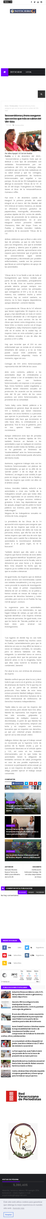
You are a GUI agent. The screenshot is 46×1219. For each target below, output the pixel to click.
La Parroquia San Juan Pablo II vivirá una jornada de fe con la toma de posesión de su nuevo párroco (27, 1053)
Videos (6, 94)
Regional (7, 79)
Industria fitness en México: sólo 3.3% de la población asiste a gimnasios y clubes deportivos (27, 994)
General (31, 87)
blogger (22, 892)
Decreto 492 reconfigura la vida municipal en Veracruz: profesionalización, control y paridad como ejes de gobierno (27, 1005)
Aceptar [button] (8, 1215)
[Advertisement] (23, 44)
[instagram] (41, 2)
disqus (31, 892)
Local (29, 72)
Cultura (7, 87)
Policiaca (20, 79)
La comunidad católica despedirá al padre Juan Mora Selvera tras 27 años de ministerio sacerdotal (28, 1043)
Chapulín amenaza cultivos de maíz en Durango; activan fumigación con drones (22, 808)
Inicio (6, 106)
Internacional (35, 79)
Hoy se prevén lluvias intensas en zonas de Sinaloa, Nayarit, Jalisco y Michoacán (23, 856)
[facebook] (31, 2)
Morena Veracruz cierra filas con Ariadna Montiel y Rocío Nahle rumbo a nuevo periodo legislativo (22, 831)
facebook (40, 892)
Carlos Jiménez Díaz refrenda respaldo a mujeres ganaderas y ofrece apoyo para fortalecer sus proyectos (28, 1073)
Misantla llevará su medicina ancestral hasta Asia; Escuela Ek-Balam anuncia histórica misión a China (28, 1063)
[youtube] (38, 2)
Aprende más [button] (18, 1208)
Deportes (19, 87)
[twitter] (34, 2)
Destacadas (16, 72)
